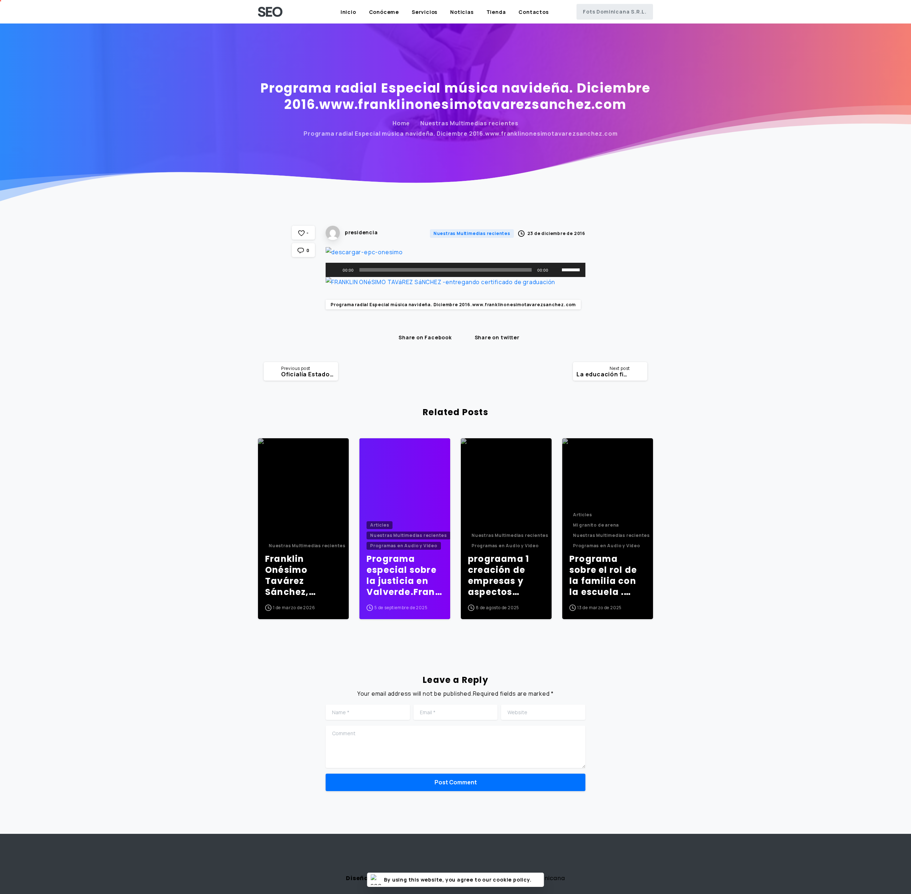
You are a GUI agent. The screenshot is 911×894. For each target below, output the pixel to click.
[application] (455, 270)
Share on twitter (497, 337)
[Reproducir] (334, 269)
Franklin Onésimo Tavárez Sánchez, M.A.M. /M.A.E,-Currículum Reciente (301, 575)
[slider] (572, 269)
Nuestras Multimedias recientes (469, 123)
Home (401, 123)
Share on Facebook (425, 337)
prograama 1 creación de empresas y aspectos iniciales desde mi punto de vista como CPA (505, 575)
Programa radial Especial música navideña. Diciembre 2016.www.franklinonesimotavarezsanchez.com (453, 305)
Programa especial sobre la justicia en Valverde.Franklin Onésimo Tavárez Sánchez (404, 575)
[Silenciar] (556, 269)
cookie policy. (512, 879)
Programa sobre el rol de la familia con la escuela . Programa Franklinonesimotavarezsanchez (606, 575)
